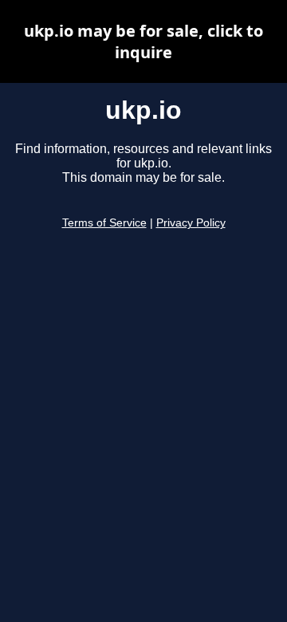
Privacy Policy (191, 223)
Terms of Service (104, 223)
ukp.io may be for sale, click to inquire (143, 41)
